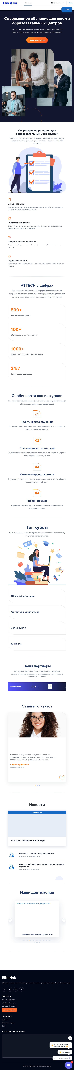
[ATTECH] (15, 989)
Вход (70, 3)
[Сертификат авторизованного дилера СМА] (30, 940)
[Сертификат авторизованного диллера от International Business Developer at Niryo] (33, 940)
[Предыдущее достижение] (10, 920)
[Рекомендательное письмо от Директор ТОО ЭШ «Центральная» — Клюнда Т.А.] (39, 942)
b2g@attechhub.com (9, 1003)
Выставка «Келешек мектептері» (28, 840)
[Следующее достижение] (64, 920)
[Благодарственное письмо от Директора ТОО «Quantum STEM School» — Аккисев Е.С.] (34, 942)
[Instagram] (4, 989)
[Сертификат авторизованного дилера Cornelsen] (24, 940)
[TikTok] (10, 989)
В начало (5, 1020)
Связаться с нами (9, 1010)
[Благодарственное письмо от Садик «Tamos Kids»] (36, 942)
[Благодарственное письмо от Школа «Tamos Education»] (37, 942)
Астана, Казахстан (8, 1000)
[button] (57, 3)
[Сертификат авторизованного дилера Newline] (27, 940)
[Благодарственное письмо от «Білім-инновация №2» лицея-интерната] (39, 940)
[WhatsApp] (21, 989)
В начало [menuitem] (28, 3)
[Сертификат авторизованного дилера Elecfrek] (26, 940)
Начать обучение (37, 40)
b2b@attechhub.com (9, 1006)
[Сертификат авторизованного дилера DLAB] (23, 940)
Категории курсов (8, 1023)
